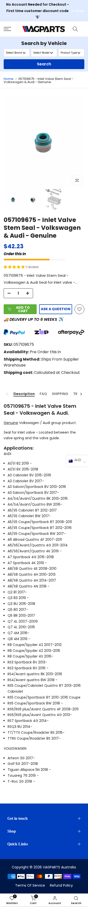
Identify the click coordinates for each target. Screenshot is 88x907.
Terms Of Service (30, 885)
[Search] (75, 29)
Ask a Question (55, 309)
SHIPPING (60, 394)
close (79, 11)
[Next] (80, 394)
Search (44, 64)
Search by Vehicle (44, 43)
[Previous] (7, 394)
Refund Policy (61, 885)
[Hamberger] (11, 29)
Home (8, 78)
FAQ (43, 394)
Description (24, 394)
